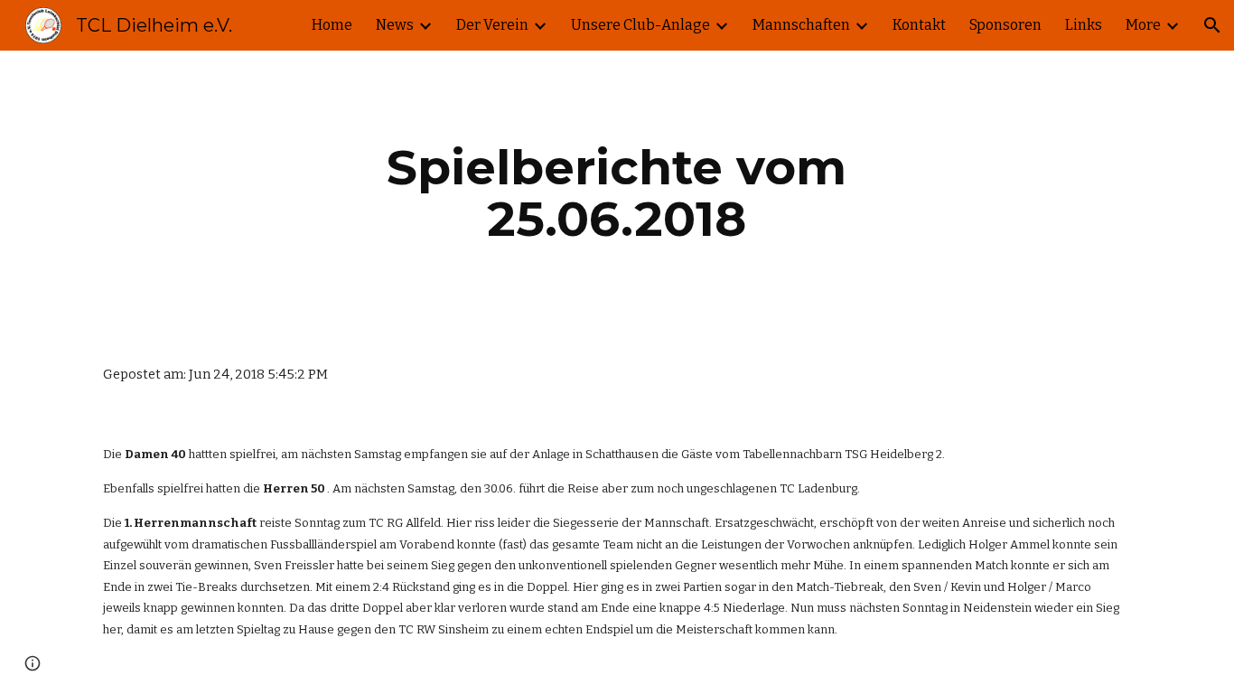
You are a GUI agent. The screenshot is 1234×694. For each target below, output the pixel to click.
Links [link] (1083, 24)
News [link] (395, 24)
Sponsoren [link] (1005, 24)
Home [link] (332, 24)
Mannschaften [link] (801, 24)
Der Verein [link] (492, 24)
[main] (617, 193)
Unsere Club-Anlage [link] (640, 24)
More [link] (1143, 24)
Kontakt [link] (919, 24)
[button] (1212, 25)
